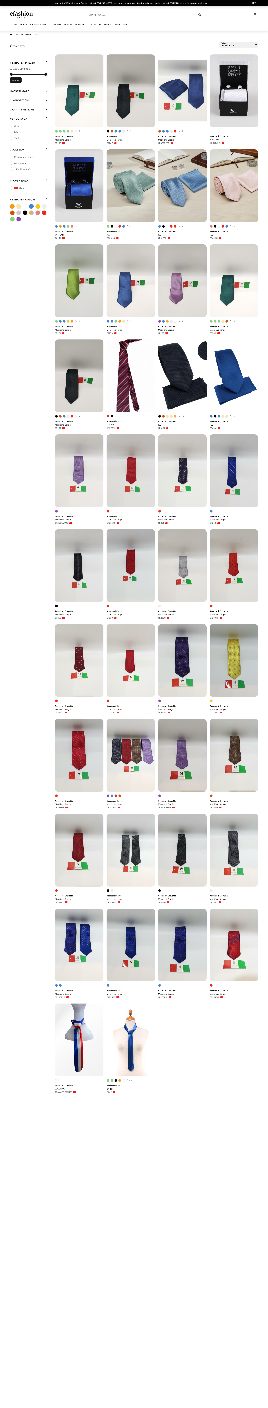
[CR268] (79, 91)
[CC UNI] (79, 186)
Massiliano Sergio (63, 140)
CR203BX (59, 713)
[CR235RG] (131, 660)
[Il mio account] (255, 15)
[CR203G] (182, 565)
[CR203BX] (79, 660)
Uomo (23, 25)
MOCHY (110, 424)
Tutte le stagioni (22, 169)
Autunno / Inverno (23, 163)
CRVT (109, 1092)
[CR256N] (182, 850)
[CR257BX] (79, 850)
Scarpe (68, 25)
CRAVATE (111, 428)
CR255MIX (60, 997)
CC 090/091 (215, 143)
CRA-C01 (214, 238)
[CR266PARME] (79, 471)
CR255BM (162, 997)
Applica (15, 80)
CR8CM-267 (163, 143)
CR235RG (111, 713)
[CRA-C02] (182, 186)
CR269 (161, 333)
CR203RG (214, 618)
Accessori (95, 25)
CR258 (110, 618)
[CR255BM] (182, 945)
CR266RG (111, 523)
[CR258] (131, 565)
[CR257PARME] (182, 755)
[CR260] (234, 471)
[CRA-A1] (234, 376)
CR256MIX (111, 902)
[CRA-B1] (182, 376)
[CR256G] (234, 850)
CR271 (58, 333)
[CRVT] (131, 1040)
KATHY (110, 1089)
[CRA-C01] (234, 186)
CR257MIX (111, 807)
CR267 (110, 143)
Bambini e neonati (40, 25)
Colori (17, 126)
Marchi (108, 25)
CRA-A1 (213, 428)
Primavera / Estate (23, 157)
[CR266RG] (131, 471)
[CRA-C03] (131, 186)
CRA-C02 (162, 238)
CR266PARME (61, 523)
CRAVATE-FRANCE (63, 1092)
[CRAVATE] (131, 376)
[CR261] (182, 471)
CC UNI (58, 238)
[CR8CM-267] (182, 91)
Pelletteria (81, 25)
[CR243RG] (79, 755)
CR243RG (59, 807)
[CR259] (79, 565)
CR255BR (111, 997)
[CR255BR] (131, 945)
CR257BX (59, 902)
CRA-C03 (111, 238)
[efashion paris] (21, 15)
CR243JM (214, 713)
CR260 (213, 523)
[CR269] (182, 281)
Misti (16, 132)
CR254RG (214, 997)
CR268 (58, 143)
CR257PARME (164, 807)
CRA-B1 (161, 428)
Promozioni (121, 25)
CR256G (213, 902)
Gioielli (57, 25)
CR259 (58, 618)
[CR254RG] (234, 945)
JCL (108, 235)
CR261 (161, 523)
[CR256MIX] (131, 850)
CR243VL (162, 713)
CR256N (162, 902)
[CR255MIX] (79, 945)
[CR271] (79, 281)
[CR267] (131, 91)
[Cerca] (200, 15)
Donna (13, 25)
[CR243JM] (234, 660)
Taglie (17, 138)
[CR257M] (234, 755)
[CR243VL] (182, 660)
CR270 (110, 333)
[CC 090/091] (234, 91)
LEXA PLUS (60, 1088)
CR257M (214, 807)
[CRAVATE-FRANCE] (79, 1040)
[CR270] (131, 281)
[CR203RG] (234, 565)
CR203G (162, 618)
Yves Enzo (214, 139)
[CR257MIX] (131, 755)
